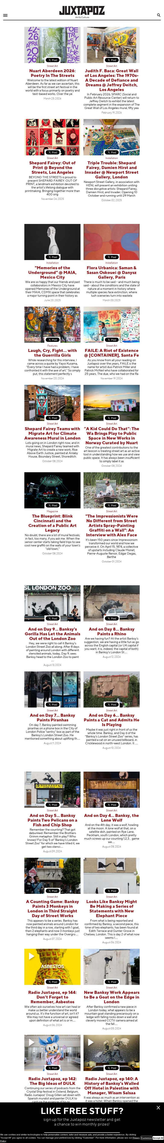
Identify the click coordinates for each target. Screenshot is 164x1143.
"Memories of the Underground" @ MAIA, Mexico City (52, 273)
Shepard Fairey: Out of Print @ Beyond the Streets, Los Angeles (52, 168)
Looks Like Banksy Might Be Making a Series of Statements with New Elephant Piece (111, 909)
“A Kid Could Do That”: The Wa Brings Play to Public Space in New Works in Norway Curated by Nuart (111, 436)
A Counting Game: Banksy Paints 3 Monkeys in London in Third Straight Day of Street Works (52, 909)
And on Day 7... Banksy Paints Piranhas (52, 717)
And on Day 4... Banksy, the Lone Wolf (111, 818)
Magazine (52, 511)
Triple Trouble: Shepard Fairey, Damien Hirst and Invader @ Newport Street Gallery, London (112, 170)
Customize (146, 1138)
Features (52, 346)
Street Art (52, 66)
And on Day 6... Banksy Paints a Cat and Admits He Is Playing (111, 720)
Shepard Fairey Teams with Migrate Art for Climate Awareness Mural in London (52, 434)
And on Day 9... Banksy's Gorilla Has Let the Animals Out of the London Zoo (52, 634)
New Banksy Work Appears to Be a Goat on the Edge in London (111, 997)
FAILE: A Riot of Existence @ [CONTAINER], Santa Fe (111, 353)
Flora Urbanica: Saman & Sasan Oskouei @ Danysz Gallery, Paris (111, 273)
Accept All (158, 1138)
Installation (111, 158)
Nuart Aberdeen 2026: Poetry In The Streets (52, 73)
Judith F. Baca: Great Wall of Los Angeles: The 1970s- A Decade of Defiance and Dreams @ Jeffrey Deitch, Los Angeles (112, 80)
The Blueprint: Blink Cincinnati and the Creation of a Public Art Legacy (52, 523)
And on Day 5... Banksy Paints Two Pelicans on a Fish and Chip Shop (52, 820)
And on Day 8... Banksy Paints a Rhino (112, 631)
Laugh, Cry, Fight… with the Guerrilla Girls (52, 353)
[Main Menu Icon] (5, 15)
